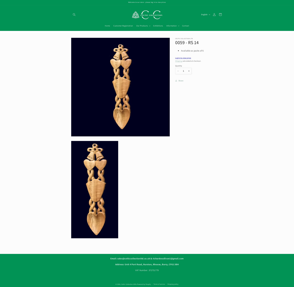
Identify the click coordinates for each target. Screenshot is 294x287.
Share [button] (180, 80)
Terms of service (159, 284)
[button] (74, 14)
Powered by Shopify (144, 284)
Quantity (178, 66)
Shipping (178, 61)
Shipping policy (172, 284)
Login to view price (183, 58)
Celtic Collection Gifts (129, 284)
